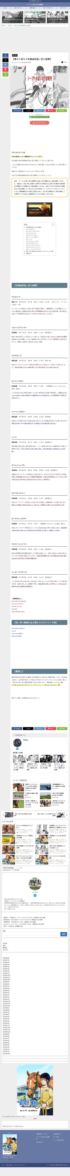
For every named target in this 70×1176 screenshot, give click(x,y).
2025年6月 (6, 988)
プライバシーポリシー (48, 7)
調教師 (5, 947)
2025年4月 (6, 992)
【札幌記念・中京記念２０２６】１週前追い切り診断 (19, 922)
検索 (4, 931)
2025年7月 (6, 986)
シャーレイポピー (33, 237)
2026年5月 (6, 964)
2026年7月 (6, 960)
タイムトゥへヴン (33, 241)
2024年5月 (6, 1016)
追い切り (15, 55)
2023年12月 (6, 1027)
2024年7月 (6, 1012)
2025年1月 (6, 999)
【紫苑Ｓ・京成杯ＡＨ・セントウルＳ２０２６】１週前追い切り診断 (24, 917)
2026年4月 (6, 966)
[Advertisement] (35, 39)
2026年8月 (6, 958)
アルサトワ (31, 229)
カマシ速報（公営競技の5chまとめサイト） (27, 698)
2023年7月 (6, 1038)
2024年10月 (6, 1005)
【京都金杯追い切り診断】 (33, 227)
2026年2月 (6, 971)
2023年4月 (6, 1045)
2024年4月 (6, 1018)
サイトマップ (63, 7)
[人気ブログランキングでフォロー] (39, 116)
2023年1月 (6, 1051)
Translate (16, 870)
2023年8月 (6, 1036)
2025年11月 (6, 977)
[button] (43, 1142)
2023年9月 (6, 1034)
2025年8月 (6, 984)
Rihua (65, 62)
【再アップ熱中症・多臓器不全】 (13, 926)
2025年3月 (6, 995)
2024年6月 (6, 1014)
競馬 (4, 945)
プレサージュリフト (35, 247)
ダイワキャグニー (33, 243)
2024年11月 (6, 1003)
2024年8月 (6, 1010)
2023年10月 (6, 1032)
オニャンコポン (32, 235)
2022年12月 (6, 1053)
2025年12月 (6, 975)
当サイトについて (18, 7)
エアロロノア (32, 233)
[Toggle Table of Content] (52, 224)
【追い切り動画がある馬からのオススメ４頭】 (39, 251)
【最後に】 (28, 253)
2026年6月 (6, 962)
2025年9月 (6, 982)
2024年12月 (6, 1001)
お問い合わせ (32, 7)
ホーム (5, 7)
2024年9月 (6, 1008)
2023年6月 (6, 1040)
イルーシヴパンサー (34, 231)
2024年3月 (6, 1021)
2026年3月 (6, 969)
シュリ (30, 239)
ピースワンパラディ (34, 245)
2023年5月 (6, 1042)
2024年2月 (6, 1023)
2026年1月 (6, 973)
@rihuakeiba (39, 1142)
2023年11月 (6, 1029)
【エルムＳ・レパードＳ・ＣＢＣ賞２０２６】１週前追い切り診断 (23, 924)
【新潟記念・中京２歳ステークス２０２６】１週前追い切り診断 (23, 919)
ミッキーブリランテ (35, 249)
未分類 (5, 943)
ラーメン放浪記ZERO (58, 1140)
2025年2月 (6, 997)
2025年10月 (6, 979)
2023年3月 (6, 1047)
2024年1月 (6, 1025)
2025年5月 (6, 990)
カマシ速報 (56, 1136)
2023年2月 (6, 1049)
